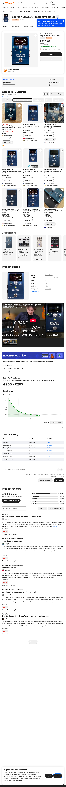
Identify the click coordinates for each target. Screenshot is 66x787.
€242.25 (49, 445)
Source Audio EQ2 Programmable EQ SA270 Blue (50, 35)
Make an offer (8, 142)
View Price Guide (45, 480)
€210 (48, 448)
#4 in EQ (22, 19)
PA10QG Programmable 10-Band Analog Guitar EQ (23, 252)
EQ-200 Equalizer (53, 251)
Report (5, 531)
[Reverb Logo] (9, 3)
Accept (57, 776)
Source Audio (48, 275)
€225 (48, 456)
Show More (34, 291)
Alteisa (10, 69)
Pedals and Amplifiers (21, 7)
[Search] (47, 3)
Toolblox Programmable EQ (8, 251)
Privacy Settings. (16, 780)
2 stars (33, 501)
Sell (53, 3)
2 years (59, 422)
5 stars (33, 494)
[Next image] (19, 113)
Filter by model (7, 365)
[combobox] (31, 368)
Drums (53, 7)
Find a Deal (5, 7)
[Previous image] (4, 113)
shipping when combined (48, 46)
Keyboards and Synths (34, 7)
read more (55, 526)
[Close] (63, 21)
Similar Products (15, 26)
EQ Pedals (48, 289)
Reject (49, 776)
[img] (16, 69)
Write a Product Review (11, 500)
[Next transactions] (61, 469)
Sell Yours (59, 480)
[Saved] (58, 3)
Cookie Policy (14, 778)
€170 (48, 442)
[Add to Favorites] (57, 16)
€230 (48, 459)
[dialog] (33, 776)
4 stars (33, 496)
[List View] (47, 94)
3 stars (33, 498)
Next (32, 642)
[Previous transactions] (58, 469)
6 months (46, 422)
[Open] (61, 368)
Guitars (12, 7)
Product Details (28, 26)
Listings (4, 26)
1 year (53, 422)
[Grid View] (44, 94)
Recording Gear (46, 7)
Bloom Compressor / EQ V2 (39, 251)
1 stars (32, 503)
